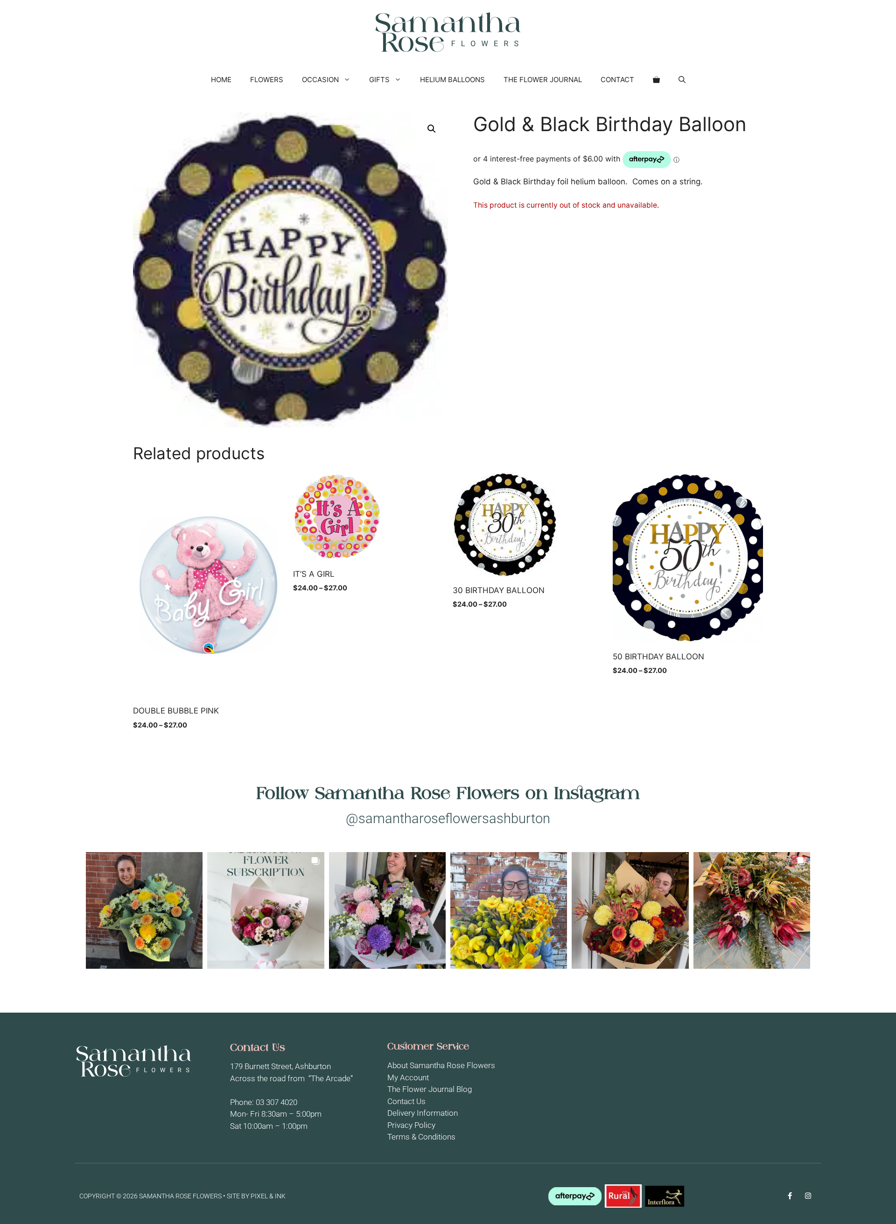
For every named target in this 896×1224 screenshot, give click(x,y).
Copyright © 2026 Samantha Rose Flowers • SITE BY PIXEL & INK (182, 1196)
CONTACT (617, 79)
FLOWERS (266, 79)
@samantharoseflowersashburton (448, 818)
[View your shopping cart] (656, 80)
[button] (682, 80)
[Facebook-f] (789, 1195)
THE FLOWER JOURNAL (543, 79)
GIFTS (379, 79)
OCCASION (320, 79)
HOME (221, 79)
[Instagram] (808, 1195)
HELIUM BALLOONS (452, 79)
